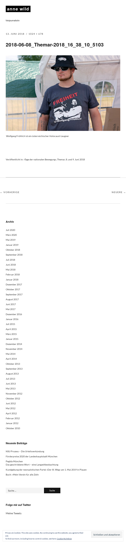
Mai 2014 (10, 353)
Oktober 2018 (13, 249)
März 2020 (11, 234)
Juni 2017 (11, 304)
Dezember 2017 (14, 284)
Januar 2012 (12, 423)
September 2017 (14, 294)
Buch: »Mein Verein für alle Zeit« (22, 474)
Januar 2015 (12, 339)
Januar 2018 (12, 279)
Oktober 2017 (13, 289)
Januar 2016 (12, 319)
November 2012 (14, 393)
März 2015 (11, 334)
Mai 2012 (10, 408)
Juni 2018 (11, 264)
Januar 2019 (12, 244)
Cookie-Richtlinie (64, 538)
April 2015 (11, 329)
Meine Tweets (13, 513)
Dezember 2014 (14, 344)
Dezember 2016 (14, 314)
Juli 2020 (10, 230)
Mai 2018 (10, 269)
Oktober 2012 (13, 398)
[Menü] (117, 9)
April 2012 (11, 413)
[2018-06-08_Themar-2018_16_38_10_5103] (63, 129)
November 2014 (14, 349)
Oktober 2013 (13, 363)
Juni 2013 (11, 383)
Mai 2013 (10, 388)
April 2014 (11, 358)
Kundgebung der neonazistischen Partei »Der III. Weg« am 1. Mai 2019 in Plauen (46, 469)
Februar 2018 (13, 274)
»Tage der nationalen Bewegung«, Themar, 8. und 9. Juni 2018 (54, 159)
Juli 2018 (10, 259)
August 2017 (12, 299)
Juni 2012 (11, 403)
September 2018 (14, 254)
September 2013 (14, 368)
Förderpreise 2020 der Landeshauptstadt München (31, 456)
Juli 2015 (10, 324)
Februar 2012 (13, 418)
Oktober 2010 (13, 428)
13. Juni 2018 (15, 33)
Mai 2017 (10, 309)
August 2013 (12, 373)
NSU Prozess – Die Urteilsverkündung (25, 451)
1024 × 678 (36, 33)
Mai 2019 (10, 239)
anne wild (18, 9)
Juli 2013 (10, 378)
